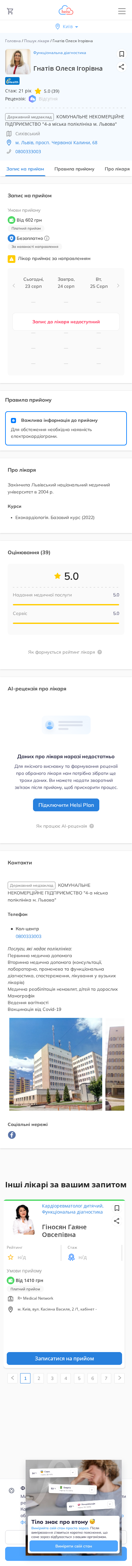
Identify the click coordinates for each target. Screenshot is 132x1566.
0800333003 (28, 151)
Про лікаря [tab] (117, 169)
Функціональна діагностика (59, 52)
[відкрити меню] (122, 11)
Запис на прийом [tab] (25, 169)
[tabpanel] (66, 670)
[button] (122, 67)
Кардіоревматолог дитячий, (72, 1206)
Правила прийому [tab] (74, 169)
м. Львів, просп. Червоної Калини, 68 (56, 142)
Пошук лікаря (36, 40)
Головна (13, 40)
